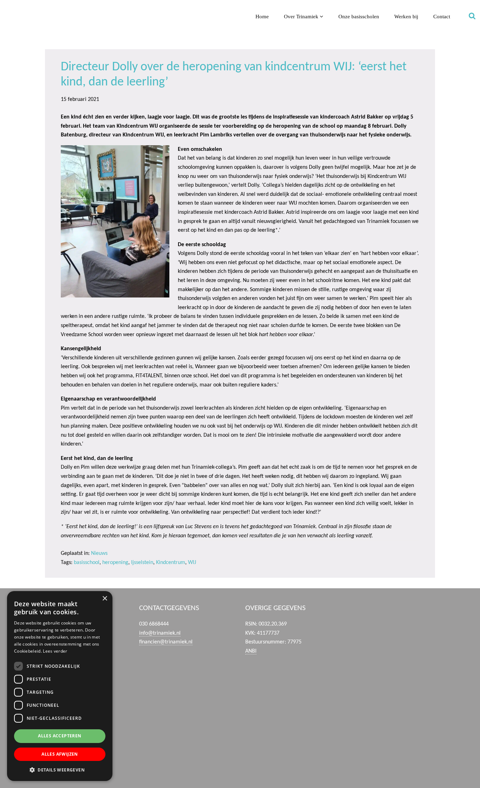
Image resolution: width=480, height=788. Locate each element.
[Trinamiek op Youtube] (399, 659)
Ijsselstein (142, 562)
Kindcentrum (170, 562)
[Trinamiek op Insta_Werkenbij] (399, 760)
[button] (59, 769)
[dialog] (59, 686)
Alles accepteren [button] (59, 736)
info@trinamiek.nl (160, 633)
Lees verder (55, 651)
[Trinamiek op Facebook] (399, 625)
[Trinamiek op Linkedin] (399, 692)
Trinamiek (8, 6)
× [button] (104, 598)
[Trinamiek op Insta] (399, 726)
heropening (115, 562)
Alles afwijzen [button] (59, 754)
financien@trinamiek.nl (166, 642)
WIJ (192, 562)
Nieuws (99, 553)
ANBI (251, 651)
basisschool (86, 562)
